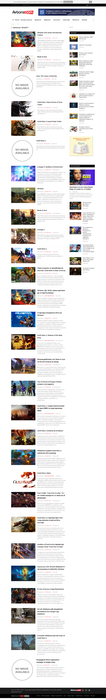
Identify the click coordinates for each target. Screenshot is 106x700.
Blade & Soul (42, 57)
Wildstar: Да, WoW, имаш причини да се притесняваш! (51, 291)
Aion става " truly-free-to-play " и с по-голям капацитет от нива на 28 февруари (51, 495)
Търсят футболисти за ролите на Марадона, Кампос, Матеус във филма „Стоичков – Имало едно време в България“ (89, 217)
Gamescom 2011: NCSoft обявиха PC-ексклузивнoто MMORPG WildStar (51, 568)
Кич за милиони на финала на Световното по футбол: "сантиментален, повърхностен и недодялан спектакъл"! (87, 233)
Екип (65, 695)
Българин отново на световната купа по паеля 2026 (86, 128)
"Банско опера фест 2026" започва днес (86, 38)
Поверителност (79, 695)
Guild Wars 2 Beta (44, 473)
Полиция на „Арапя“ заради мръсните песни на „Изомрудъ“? (86, 73)
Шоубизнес (38, 19)
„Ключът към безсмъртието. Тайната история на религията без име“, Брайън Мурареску (86, 106)
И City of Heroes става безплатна (50, 589)
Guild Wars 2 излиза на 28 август (50, 431)
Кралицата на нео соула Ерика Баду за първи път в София (81, 188)
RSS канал (89, 5)
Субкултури (66, 19)
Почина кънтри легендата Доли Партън (86, 54)
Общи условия (70, 695)
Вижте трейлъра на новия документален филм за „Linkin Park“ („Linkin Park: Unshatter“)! (86, 63)
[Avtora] (22, 12)
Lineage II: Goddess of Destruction (50, 167)
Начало (17, 19)
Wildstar (40, 189)
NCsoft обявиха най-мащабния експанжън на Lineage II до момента (50, 611)
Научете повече (68, 2)
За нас (38, 695)
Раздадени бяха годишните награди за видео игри (47, 661)
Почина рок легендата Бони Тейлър (88, 269)
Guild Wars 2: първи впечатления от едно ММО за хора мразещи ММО (50, 408)
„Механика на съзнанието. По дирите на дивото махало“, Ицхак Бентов (87, 95)
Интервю (84, 19)
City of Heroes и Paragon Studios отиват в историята (49, 383)
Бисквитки (86, 695)
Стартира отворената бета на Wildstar (49, 314)
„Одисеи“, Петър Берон (85, 45)
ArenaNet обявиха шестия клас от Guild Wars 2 (51, 637)
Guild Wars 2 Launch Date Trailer (49, 121)
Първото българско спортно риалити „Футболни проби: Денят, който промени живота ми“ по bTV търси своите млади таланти (87, 85)
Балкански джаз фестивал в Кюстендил (87, 204)
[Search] (93, 20)
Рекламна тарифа (45, 695)
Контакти (93, 695)
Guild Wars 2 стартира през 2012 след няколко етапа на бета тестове (50, 520)
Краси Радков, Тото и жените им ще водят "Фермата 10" (88, 259)
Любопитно (75, 19)
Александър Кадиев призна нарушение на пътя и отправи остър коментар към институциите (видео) (88, 248)
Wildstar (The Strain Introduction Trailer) (49, 34)
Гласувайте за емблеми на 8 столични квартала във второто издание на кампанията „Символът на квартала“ (86, 118)
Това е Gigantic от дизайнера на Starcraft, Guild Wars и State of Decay (51, 269)
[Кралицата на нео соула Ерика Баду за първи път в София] (82, 177)
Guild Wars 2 (41, 141)
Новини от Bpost (26, 5)
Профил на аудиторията (56, 695)
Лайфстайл (47, 19)
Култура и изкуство (26, 19)
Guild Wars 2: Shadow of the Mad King (49, 336)
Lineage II (41, 230)
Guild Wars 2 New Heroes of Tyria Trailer (49, 103)
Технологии (56, 19)
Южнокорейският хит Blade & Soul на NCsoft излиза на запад (51, 360)
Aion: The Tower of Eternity (46, 76)
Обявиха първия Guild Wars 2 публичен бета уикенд (49, 452)
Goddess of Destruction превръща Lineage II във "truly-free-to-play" (50, 545)
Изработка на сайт (15, 695)
